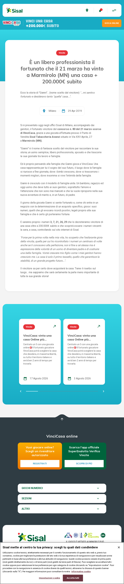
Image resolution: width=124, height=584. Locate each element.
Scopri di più (84, 463)
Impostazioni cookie (49, 578)
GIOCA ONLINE (112, 23)
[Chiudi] (118, 547)
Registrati (40, 463)
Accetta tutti (73, 578)
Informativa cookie (81, 571)
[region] (62, 563)
